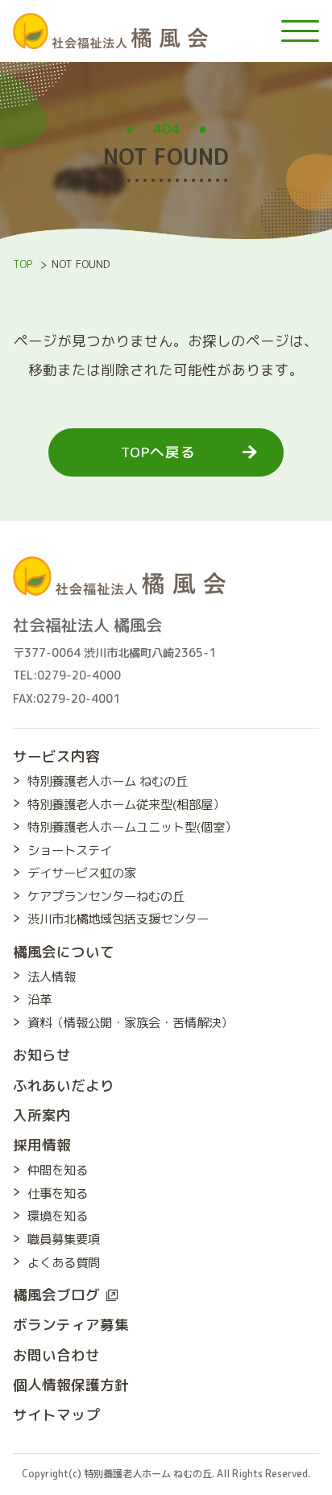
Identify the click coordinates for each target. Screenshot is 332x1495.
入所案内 (42, 1115)
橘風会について (63, 952)
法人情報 (51, 976)
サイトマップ (56, 1415)
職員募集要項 (63, 1239)
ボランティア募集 (71, 1325)
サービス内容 (56, 756)
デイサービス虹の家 (81, 873)
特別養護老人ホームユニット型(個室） (132, 827)
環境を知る (57, 1215)
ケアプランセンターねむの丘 (106, 896)
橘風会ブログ (56, 1295)
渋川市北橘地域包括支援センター (118, 918)
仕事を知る (57, 1193)
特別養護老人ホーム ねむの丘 (107, 781)
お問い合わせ (56, 1355)
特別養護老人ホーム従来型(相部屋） (126, 804)
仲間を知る (57, 1170)
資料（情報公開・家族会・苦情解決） (130, 1022)
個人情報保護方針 (71, 1385)
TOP (22, 264)
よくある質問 (63, 1262)
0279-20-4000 (79, 675)
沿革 (39, 999)
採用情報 (42, 1145)
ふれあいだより (63, 1086)
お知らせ (42, 1055)
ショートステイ (69, 850)
